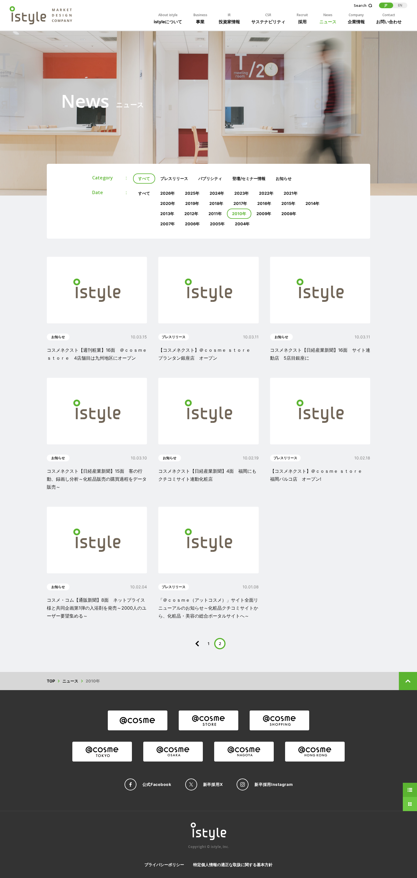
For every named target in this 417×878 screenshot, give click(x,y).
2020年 (167, 203)
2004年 (242, 223)
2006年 (192, 223)
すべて (144, 178)
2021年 (291, 193)
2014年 (312, 203)
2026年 (167, 193)
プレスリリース (174, 178)
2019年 (192, 203)
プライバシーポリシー (164, 864)
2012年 (191, 213)
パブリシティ (210, 178)
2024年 (217, 193)
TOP (51, 680)
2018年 (216, 203)
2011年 (215, 213)
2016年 (264, 203)
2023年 (241, 193)
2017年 (240, 203)
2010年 (239, 213)
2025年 (192, 193)
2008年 (288, 213)
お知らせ (284, 178)
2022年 (266, 193)
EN (400, 5)
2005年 (217, 223)
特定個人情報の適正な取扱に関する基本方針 (233, 864)
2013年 (167, 213)
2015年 (288, 203)
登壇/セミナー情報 (249, 178)
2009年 (263, 213)
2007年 (167, 223)
